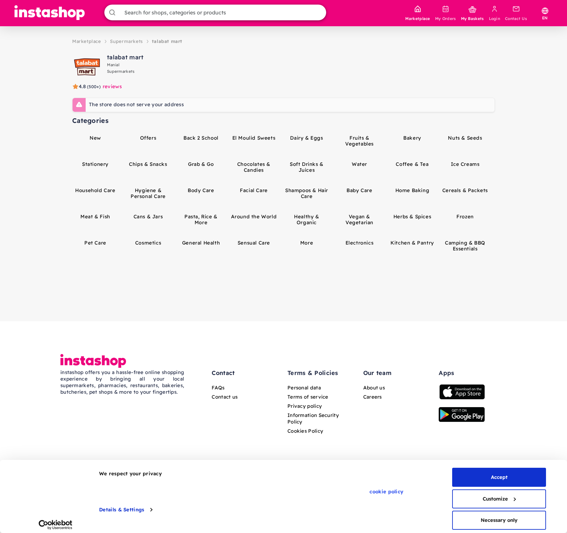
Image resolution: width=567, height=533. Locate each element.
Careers (372, 397)
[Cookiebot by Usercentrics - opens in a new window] (55, 525)
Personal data (304, 388)
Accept (499, 477)
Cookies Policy (305, 431)
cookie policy (386, 491)
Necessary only (499, 520)
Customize (495, 499)
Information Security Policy (313, 418)
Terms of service (307, 397)
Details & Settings (121, 509)
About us (374, 388)
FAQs (218, 388)
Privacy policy (304, 406)
